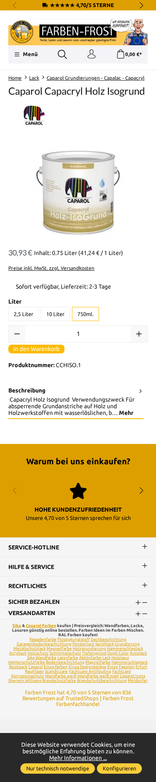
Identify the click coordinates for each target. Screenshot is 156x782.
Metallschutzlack (29, 648)
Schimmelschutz (65, 653)
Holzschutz (38, 653)
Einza (112, 666)
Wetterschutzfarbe (26, 662)
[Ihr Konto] (91, 54)
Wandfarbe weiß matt (98, 676)
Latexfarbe (67, 657)
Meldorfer (138, 680)
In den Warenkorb (36, 349)
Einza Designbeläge (87, 666)
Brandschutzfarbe (59, 680)
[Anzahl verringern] (17, 334)
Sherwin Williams (24, 680)
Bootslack (18, 666)
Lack (106, 657)
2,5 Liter (23, 314)
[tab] (76, 402)
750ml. (85, 314)
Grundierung (127, 644)
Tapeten (127, 666)
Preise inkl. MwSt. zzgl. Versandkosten (51, 268)
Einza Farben (56, 666)
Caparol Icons (132, 676)
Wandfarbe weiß (61, 676)
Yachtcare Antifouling (90, 671)
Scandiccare (56, 671)
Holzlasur (120, 657)
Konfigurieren (119, 768)
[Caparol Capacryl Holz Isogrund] (78, 193)
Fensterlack (83, 644)
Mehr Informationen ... (78, 758)
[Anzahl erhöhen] (139, 334)
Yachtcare (121, 671)
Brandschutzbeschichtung (102, 680)
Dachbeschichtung (108, 639)
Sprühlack (104, 644)
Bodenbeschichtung (65, 662)
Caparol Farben (41, 625)
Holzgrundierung (89, 648)
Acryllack (18, 653)
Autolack (138, 653)
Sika (16, 625)
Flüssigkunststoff (73, 639)
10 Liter (55, 314)
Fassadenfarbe (43, 639)
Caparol (35, 666)
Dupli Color (118, 653)
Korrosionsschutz (27, 676)
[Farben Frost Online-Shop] (78, 32)
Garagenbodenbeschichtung (44, 644)
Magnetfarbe (59, 648)
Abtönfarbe (90, 657)
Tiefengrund (94, 653)
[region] (78, 193)
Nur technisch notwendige (57, 768)
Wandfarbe (46, 657)
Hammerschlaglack (125, 648)
